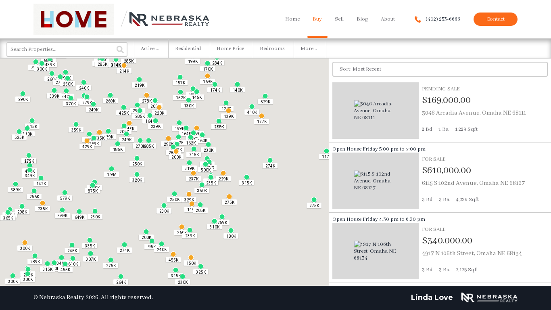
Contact (495, 19)
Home (292, 19)
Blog (362, 19)
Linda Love (432, 297)
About (388, 19)
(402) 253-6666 (442, 19)
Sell (339, 19)
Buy (317, 19)
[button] (207, 78)
